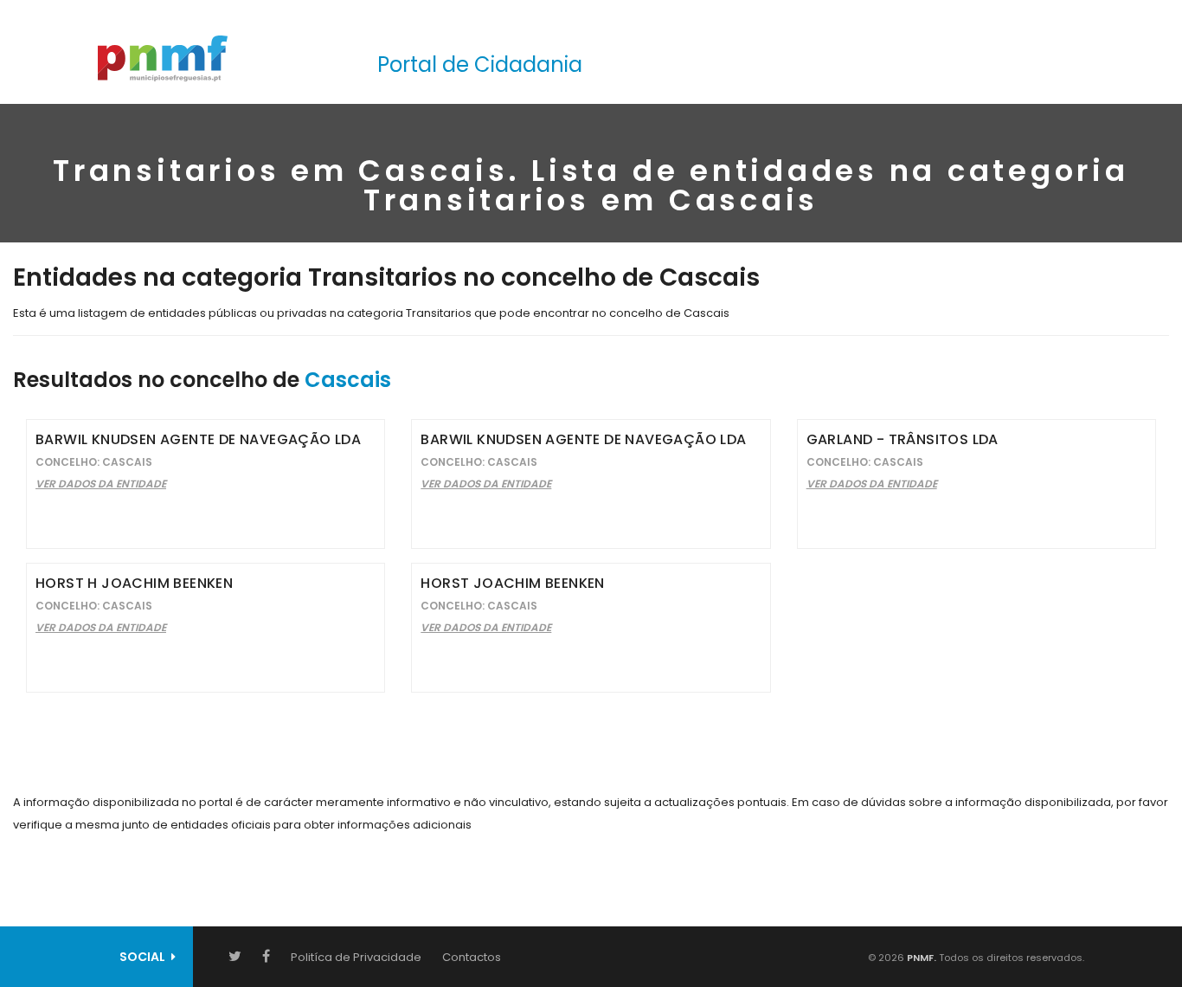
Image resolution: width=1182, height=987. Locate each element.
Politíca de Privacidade (356, 957)
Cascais (348, 379)
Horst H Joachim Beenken (134, 583)
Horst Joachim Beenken (512, 583)
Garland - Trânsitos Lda (902, 439)
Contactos (471, 957)
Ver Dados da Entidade (100, 483)
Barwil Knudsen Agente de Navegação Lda (198, 439)
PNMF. (920, 957)
